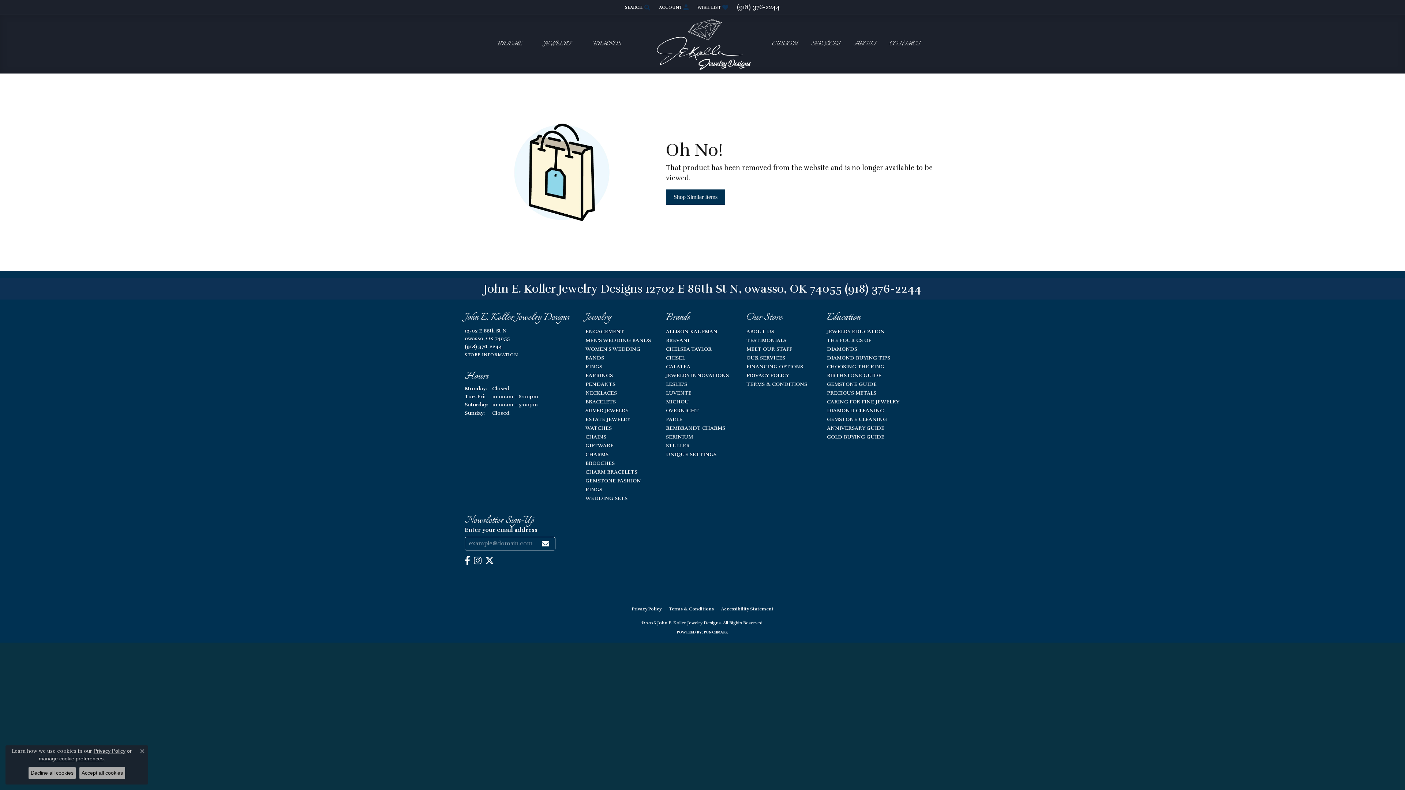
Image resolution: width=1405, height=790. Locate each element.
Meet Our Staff (769, 349)
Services (825, 44)
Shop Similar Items (696, 197)
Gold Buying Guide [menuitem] (855, 436)
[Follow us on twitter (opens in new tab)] (489, 560)
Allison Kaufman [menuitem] (692, 331)
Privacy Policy (767, 375)
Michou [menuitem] (677, 401)
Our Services (765, 357)
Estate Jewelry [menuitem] (607, 419)
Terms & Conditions (776, 384)
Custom (785, 44)
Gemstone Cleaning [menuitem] (857, 419)
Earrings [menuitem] (599, 375)
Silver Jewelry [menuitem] (607, 410)
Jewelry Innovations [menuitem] (697, 375)
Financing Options (774, 366)
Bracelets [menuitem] (600, 401)
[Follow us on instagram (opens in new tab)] (478, 560)
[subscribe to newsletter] (545, 543)
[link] (758, 7)
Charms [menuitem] (596, 454)
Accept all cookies (102, 773)
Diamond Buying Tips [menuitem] (858, 357)
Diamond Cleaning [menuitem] (855, 410)
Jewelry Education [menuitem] (856, 331)
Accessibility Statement (747, 609)
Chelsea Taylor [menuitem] (689, 349)
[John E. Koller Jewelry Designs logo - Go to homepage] (702, 44)
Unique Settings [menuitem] (691, 454)
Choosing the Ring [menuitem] (855, 366)
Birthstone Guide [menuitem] (854, 375)
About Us (760, 331)
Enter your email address (501, 530)
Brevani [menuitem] (677, 340)
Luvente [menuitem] (679, 393)
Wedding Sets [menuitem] (606, 498)
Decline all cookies (52, 773)
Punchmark (716, 632)
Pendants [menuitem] (600, 384)
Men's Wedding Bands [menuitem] (618, 340)
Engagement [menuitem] (604, 331)
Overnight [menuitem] (682, 410)
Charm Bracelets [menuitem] (611, 472)
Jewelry (557, 44)
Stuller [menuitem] (678, 445)
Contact (904, 44)
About (865, 44)
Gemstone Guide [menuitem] (852, 384)
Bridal (509, 44)
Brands (607, 44)
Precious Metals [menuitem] (851, 393)
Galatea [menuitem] (678, 366)
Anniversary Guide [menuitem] (855, 428)
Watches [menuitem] (598, 428)
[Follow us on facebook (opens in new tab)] (467, 560)
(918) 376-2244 (883, 289)
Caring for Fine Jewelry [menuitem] (863, 401)
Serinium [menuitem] (679, 436)
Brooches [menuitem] (600, 463)
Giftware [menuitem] (599, 445)
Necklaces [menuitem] (601, 393)
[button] (636, 7)
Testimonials (766, 340)
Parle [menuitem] (674, 419)
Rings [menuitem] (593, 366)
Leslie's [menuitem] (676, 384)
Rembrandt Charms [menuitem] (695, 428)
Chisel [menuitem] (675, 357)
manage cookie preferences (71, 758)
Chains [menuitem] (595, 436)
